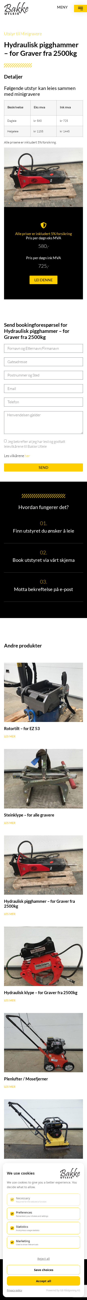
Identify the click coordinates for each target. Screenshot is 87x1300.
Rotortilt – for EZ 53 (22, 728)
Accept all (43, 1281)
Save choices (43, 1270)
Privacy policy (14, 1290)
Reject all (43, 1259)
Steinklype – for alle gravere (29, 814)
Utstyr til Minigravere (23, 33)
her (27, 455)
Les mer (9, 736)
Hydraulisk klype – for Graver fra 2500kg (40, 992)
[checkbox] (43, 1199)
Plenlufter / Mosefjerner (26, 1078)
